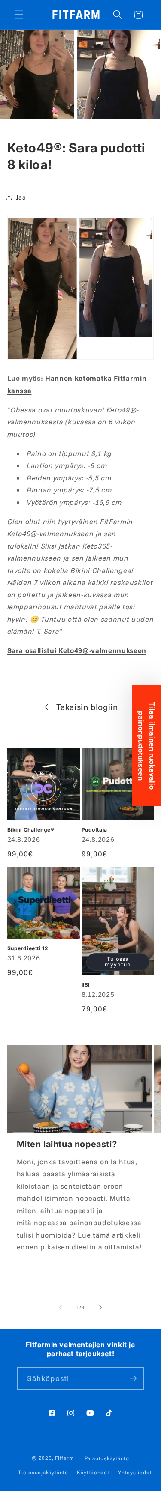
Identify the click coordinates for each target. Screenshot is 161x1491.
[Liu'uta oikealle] (100, 1307)
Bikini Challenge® (31, 829)
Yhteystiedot (135, 1472)
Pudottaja (94, 829)
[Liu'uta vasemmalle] (60, 1307)
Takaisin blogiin (87, 706)
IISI (86, 984)
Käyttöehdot (93, 1472)
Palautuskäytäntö (107, 1458)
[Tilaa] (133, 1378)
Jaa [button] (21, 197)
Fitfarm (64, 1458)
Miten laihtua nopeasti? (67, 1144)
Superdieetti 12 (28, 948)
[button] (19, 14)
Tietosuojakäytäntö (43, 1472)
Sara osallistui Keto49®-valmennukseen (76, 650)
